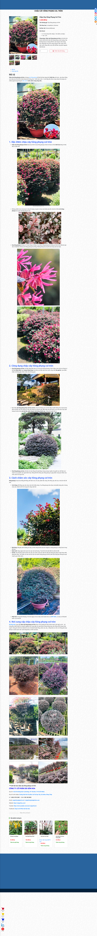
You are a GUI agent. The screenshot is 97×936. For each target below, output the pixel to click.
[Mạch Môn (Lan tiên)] (73, 175)
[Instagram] (80, 1)
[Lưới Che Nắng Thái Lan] (73, 108)
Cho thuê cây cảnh (41, 862)
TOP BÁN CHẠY (76, 72)
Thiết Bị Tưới (3, 922)
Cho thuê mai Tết (41, 864)
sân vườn (24, 80)
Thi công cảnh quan (42, 869)
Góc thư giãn (61, 864)
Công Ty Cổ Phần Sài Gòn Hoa (22, 808)
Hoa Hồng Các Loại (78, 54)
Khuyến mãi (80, 864)
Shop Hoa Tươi (2, 911)
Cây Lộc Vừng (81, 135)
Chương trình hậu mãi (63, 860)
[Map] (88, 1)
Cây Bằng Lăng (82, 126)
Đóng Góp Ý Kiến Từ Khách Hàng (65, 862)
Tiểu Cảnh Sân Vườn (78, 69)
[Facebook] (96, 9)
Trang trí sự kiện (41, 873)
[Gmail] (96, 15)
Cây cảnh (75, 26)
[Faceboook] (76, 1)
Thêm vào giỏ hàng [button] (14, 842)
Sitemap (59, 869)
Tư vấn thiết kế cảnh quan (43, 876)
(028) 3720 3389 (14, 876)
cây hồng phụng (33, 77)
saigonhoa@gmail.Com (16, 879)
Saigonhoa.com (21, 890)
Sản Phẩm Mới (76, 64)
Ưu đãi (52, 7)
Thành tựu (80, 866)
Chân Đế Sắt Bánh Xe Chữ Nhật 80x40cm (82, 206)
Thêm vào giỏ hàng (59, 51)
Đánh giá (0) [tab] (15, 71)
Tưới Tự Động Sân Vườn (79, 75)
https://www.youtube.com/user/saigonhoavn (25, 806)
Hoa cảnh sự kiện (77, 49)
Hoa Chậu (75, 52)
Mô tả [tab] (13, 69)
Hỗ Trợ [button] (63, 7)
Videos (79, 871)
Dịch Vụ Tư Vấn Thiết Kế (79, 41)
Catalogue (46, 7)
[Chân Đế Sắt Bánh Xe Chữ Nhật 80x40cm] (73, 207)
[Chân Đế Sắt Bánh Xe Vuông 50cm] (73, 186)
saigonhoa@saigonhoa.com (32, 800)
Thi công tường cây (41, 871)
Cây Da (80, 116)
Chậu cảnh (75, 29)
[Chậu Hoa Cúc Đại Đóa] (73, 147)
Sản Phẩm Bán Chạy (78, 59)
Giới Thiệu (33, 7)
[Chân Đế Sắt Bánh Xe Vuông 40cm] (73, 196)
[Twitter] (78, 1)
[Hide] (96, 24)
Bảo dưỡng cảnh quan (42, 860)
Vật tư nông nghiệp (78, 77)
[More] (96, 22)
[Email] (82, 1)
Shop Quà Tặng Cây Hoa (79, 67)
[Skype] (96, 17)
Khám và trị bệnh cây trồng (43, 866)
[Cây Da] (73, 119)
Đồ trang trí (76, 46)
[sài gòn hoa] (22, 4)
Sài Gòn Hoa (12, 624)
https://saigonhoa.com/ (20, 803)
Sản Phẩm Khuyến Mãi (79, 62)
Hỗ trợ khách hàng (62, 866)
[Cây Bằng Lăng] (73, 128)
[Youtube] (84, 1)
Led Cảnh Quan (2, 917)
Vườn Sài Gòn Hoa (82, 873)
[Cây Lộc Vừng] (73, 138)
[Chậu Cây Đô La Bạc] (73, 164)
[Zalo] (86, 1)
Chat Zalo (2, 926)
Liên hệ (39, 7)
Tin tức (58, 7)
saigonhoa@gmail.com (18, 800)
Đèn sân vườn (76, 44)
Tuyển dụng (80, 869)
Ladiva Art (75, 57)
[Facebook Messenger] (96, 11)
